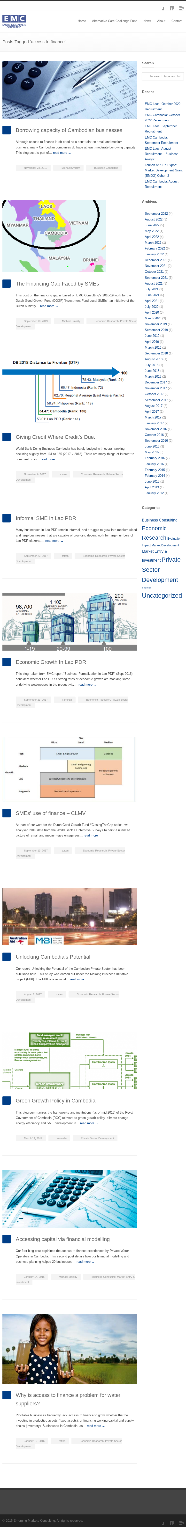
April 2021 (152, 301)
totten (63, 474)
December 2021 (156, 260)
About (161, 21)
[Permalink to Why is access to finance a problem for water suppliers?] (69, 1349)
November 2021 (156, 266)
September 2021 (156, 277)
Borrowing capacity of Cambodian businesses (69, 130)
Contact (176, 21)
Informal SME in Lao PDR (46, 518)
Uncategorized (162, 595)
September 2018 (156, 353)
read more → (62, 152)
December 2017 (156, 382)
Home (82, 21)
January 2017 (154, 423)
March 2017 (153, 417)
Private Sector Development (97, 1138)
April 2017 (152, 411)
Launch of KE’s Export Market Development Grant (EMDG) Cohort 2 (164, 170)
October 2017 (154, 394)
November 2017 (156, 388)
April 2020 (152, 312)
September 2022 (156, 213)
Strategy (146, 587)
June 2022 (152, 225)
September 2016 (156, 440)
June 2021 (152, 295)
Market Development (165, 545)
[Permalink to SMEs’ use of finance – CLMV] (69, 769)
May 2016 (152, 452)
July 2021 (151, 289)
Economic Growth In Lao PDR (51, 662)
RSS (179, 5)
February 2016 (155, 458)
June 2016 (152, 446)
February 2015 (155, 470)
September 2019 (156, 330)
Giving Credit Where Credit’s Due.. (56, 437)
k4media (67, 699)
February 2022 (155, 248)
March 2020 (153, 318)
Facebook (159, 5)
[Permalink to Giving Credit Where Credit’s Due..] (69, 392)
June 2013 (152, 481)
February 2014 (155, 475)
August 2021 (154, 283)
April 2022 (152, 237)
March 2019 (153, 347)
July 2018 (151, 365)
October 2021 (154, 271)
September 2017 (156, 400)
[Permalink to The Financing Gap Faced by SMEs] (69, 236)
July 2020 (151, 306)
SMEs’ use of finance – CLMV (51, 813)
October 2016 (154, 435)
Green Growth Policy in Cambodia (55, 1101)
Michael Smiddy (71, 167)
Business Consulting (106, 167)
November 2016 (156, 429)
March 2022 (153, 242)
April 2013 (152, 487)
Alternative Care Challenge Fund (114, 21)
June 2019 (152, 336)
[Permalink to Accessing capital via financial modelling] (69, 1199)
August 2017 (154, 406)
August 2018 (154, 359)
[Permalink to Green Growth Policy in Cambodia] (69, 1060)
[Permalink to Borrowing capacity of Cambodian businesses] (69, 90)
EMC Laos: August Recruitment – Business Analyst (161, 154)
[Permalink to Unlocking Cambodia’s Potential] (69, 916)
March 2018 (153, 376)
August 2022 (154, 219)
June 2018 (152, 371)
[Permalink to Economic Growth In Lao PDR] (69, 622)
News (147, 21)
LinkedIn (169, 5)
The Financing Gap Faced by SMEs (57, 284)
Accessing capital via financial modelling (63, 1239)
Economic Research (107, 321)
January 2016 (154, 464)
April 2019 (152, 342)
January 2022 (154, 254)
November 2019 (156, 324)
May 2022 (152, 231)
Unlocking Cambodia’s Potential (53, 957)
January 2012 (154, 493)
